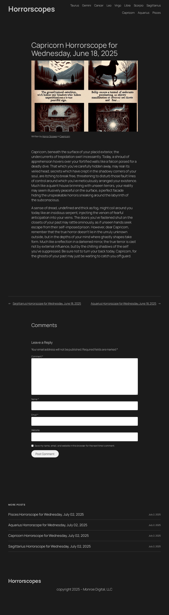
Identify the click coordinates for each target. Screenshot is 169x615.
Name (35, 399)
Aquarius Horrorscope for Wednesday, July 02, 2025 (47, 525)
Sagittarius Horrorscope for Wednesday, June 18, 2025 (47, 303)
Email (34, 414)
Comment (37, 356)
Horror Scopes (49, 136)
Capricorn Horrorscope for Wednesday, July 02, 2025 (48, 535)
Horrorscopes (31, 9)
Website (35, 430)
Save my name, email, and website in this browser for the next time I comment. (75, 445)
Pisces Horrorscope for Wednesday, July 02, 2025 (46, 514)
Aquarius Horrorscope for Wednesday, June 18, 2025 (123, 303)
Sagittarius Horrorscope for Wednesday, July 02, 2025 (49, 546)
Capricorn (65, 136)
